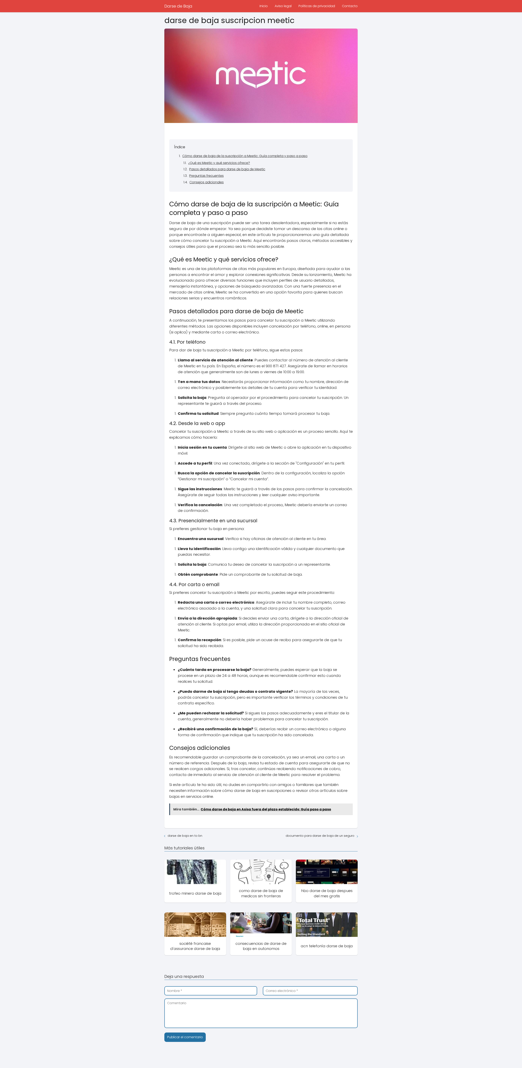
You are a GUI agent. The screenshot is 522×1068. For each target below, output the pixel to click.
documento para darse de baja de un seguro (320, 835)
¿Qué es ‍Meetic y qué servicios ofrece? (219, 162)
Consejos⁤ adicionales (206, 182)
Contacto (350, 6)
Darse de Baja (178, 6)
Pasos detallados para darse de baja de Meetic (227, 169)
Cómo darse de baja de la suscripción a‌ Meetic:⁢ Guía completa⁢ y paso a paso (244, 156)
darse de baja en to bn (185, 835)
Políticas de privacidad (317, 6)
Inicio (264, 6)
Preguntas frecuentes (206, 175)
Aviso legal (283, 6)
